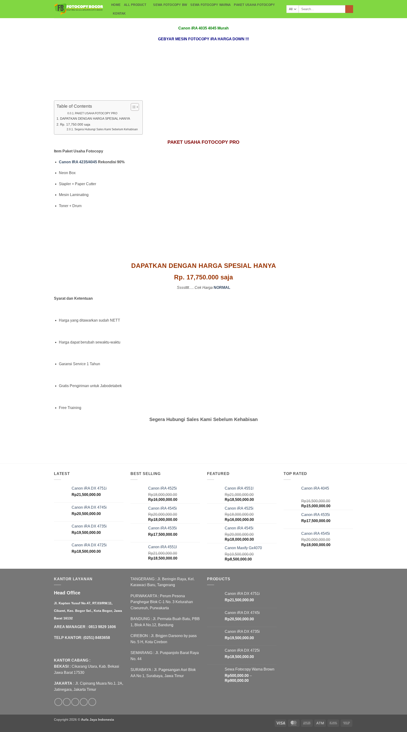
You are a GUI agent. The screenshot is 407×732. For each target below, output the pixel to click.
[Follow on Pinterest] (92, 702)
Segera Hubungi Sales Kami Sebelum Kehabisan (106, 129)
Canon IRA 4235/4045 (78, 162)
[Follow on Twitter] (75, 702)
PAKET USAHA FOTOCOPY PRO (96, 113)
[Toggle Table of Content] (132, 107)
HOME (116, 5)
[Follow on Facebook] (58, 702)
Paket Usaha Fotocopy (254, 5)
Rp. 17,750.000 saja (75, 124)
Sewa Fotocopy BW (170, 5)
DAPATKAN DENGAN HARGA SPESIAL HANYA (95, 118)
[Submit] (349, 9)
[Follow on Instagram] (67, 702)
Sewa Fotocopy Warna (210, 5)
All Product (135, 5)
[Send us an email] (84, 702)
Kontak (119, 13)
